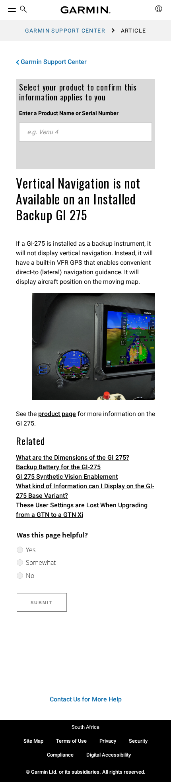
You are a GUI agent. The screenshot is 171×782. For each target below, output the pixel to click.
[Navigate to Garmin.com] (85, 10)
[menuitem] (23, 10)
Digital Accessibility (108, 755)
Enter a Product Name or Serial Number (69, 113)
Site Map (33, 741)
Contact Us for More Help (86, 699)
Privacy (107, 741)
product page (57, 414)
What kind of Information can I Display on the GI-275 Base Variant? (85, 490)
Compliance (60, 755)
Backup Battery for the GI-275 (58, 467)
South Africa (85, 727)
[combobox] (85, 132)
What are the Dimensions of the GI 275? (72, 457)
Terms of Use (71, 741)
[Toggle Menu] (5, 8)
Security (138, 741)
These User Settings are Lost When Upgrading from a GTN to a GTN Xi (82, 509)
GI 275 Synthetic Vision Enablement (67, 476)
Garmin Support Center (65, 30)
